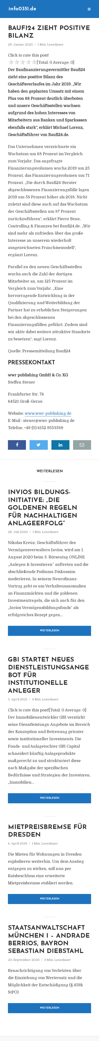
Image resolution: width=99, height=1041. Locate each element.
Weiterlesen (49, 630)
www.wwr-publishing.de (48, 413)
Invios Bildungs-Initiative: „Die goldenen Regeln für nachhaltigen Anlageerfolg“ (42, 508)
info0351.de (22, 9)
